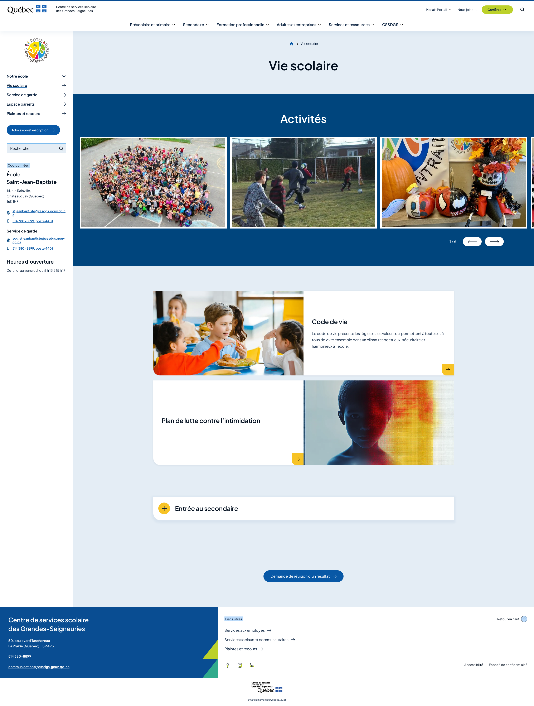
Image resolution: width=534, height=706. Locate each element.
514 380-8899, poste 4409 (33, 248)
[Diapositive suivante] (494, 241)
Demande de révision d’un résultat (300, 578)
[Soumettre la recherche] (61, 148)
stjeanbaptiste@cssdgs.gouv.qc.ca (39, 213)
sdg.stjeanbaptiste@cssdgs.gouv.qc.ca (39, 240)
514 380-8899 (19, 656)
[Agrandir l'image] (153, 183)
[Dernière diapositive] (472, 241)
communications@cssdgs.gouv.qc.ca (38, 666)
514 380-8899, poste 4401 (33, 221)
